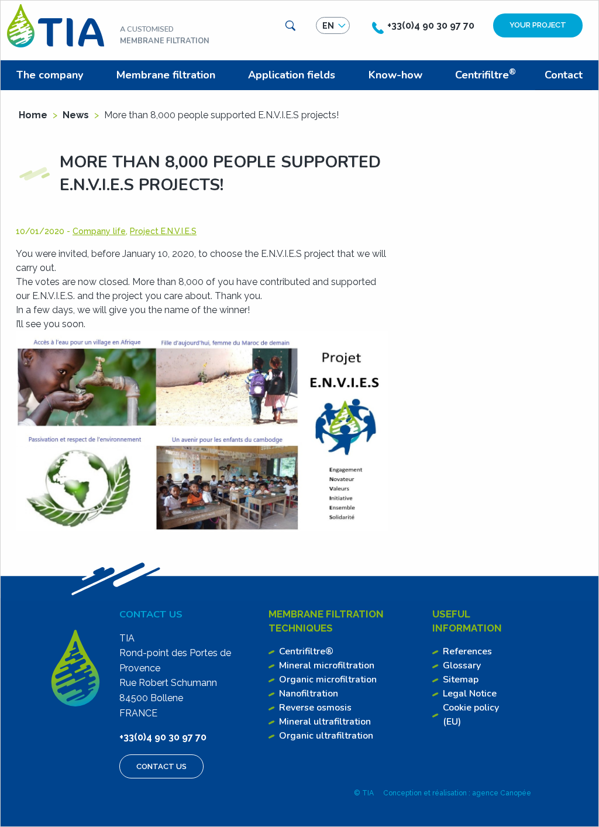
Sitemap (460, 679)
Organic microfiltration (328, 679)
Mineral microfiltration (326, 665)
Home (33, 115)
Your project (538, 24)
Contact (564, 75)
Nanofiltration (308, 693)
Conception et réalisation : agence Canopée (457, 793)
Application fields (291, 75)
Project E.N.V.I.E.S (163, 231)
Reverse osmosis (315, 707)
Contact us (161, 766)
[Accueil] (55, 24)
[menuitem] (52, 75)
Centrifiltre (485, 74)
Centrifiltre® (306, 651)
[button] (332, 26)
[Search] (290, 26)
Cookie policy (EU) (471, 714)
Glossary (462, 665)
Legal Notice (470, 693)
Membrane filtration (165, 75)
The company (49, 75)
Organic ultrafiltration (326, 735)
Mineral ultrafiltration (325, 721)
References (467, 651)
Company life (99, 231)
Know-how (395, 75)
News (76, 115)
